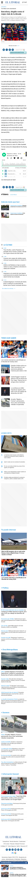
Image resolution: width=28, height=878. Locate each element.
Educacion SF (23, 846)
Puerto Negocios (12, 846)
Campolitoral (6, 841)
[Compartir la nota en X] (6, 50)
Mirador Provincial (20, 844)
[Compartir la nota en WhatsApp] (9, 50)
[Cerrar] (25, 52)
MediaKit (25, 861)
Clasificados (22, 841)
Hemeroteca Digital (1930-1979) (10, 857)
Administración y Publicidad (13, 859)
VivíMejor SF (4, 846)
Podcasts (12, 844)
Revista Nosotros (14, 841)
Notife (18, 846)
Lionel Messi (13, 194)
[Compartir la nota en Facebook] (3, 50)
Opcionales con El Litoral (15, 861)
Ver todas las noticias (7, 288)
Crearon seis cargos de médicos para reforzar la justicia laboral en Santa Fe (14, 258)
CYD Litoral (6, 844)
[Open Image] (3, 26)
